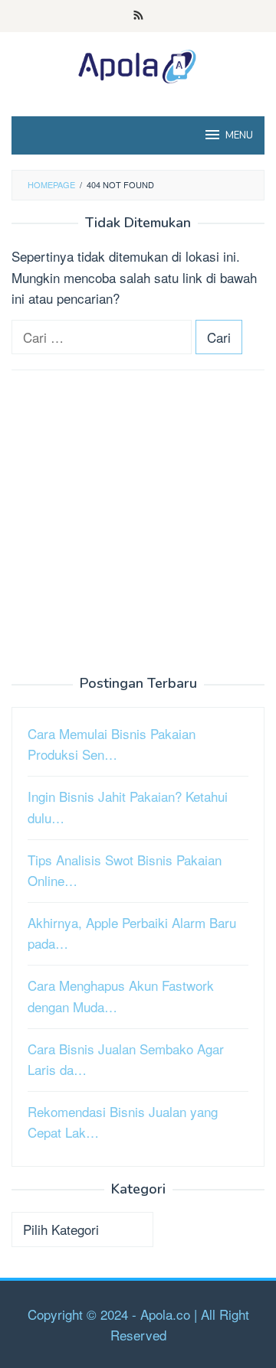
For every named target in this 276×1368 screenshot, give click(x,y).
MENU (239, 135)
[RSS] (138, 16)
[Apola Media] (138, 63)
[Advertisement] (138, 523)
